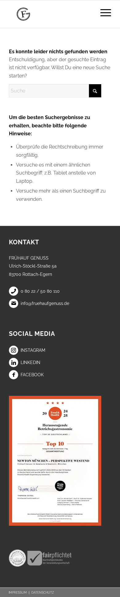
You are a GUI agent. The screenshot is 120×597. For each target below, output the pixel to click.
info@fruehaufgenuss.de (45, 303)
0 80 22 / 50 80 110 (40, 291)
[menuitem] (102, 12)
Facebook (32, 374)
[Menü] (102, 12)
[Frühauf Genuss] (49, 14)
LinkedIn (30, 362)
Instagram (33, 350)
